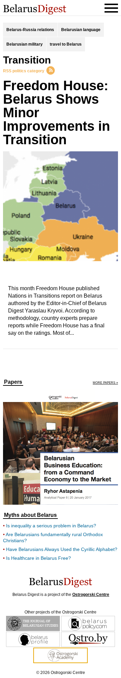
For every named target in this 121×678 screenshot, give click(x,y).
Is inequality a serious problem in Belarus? (51, 525)
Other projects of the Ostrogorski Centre (60, 612)
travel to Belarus (66, 44)
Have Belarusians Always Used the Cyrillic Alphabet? (61, 549)
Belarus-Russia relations (30, 29)
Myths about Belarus (30, 515)
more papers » (105, 382)
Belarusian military (24, 44)
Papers (13, 382)
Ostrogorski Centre (90, 594)
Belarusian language (80, 29)
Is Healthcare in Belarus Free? (38, 558)
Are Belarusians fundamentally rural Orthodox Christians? (53, 537)
